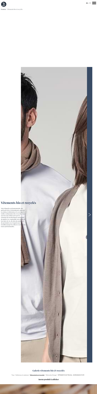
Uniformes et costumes (22, 375)
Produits (3, 9)
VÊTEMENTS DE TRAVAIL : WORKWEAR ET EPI (71, 375)
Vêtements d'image (51, 375)
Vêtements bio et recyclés (37, 375)
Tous (13, 375)
